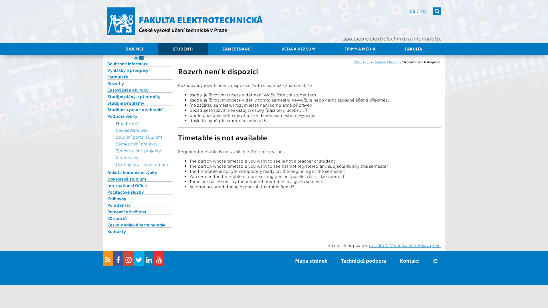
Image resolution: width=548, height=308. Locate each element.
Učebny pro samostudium (142, 164)
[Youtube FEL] (159, 258)
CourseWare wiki (132, 130)
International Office (127, 185)
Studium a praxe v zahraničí (135, 109)
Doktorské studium (126, 178)
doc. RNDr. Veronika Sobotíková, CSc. (405, 245)
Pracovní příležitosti (127, 211)
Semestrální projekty (137, 143)
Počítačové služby (125, 191)
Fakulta (413, 48)
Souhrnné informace (128, 63)
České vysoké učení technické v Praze (183, 30)
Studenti (183, 48)
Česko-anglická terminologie (136, 224)
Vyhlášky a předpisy (127, 70)
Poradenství (119, 205)
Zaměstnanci (237, 48)
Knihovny (116, 198)
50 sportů (117, 218)
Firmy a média (360, 48)
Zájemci (134, 48)
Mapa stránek (311, 261)
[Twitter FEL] (139, 258)
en (423, 11)
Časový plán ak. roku (128, 89)
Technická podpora (363, 261)
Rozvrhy (115, 83)
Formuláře (117, 76)
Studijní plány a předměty (133, 96)
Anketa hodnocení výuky (132, 172)
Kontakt (409, 261)
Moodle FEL (127, 123)
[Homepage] (121, 21)
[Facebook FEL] (118, 258)
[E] (435, 261)
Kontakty (116, 231)
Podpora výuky (122, 116)
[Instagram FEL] (128, 258)
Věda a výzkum (298, 48)
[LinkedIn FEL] (149, 258)
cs (412, 11)
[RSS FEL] (108, 258)
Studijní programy (125, 103)
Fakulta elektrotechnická (201, 19)
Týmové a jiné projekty (138, 150)
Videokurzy (127, 157)
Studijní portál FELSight (139, 136)
